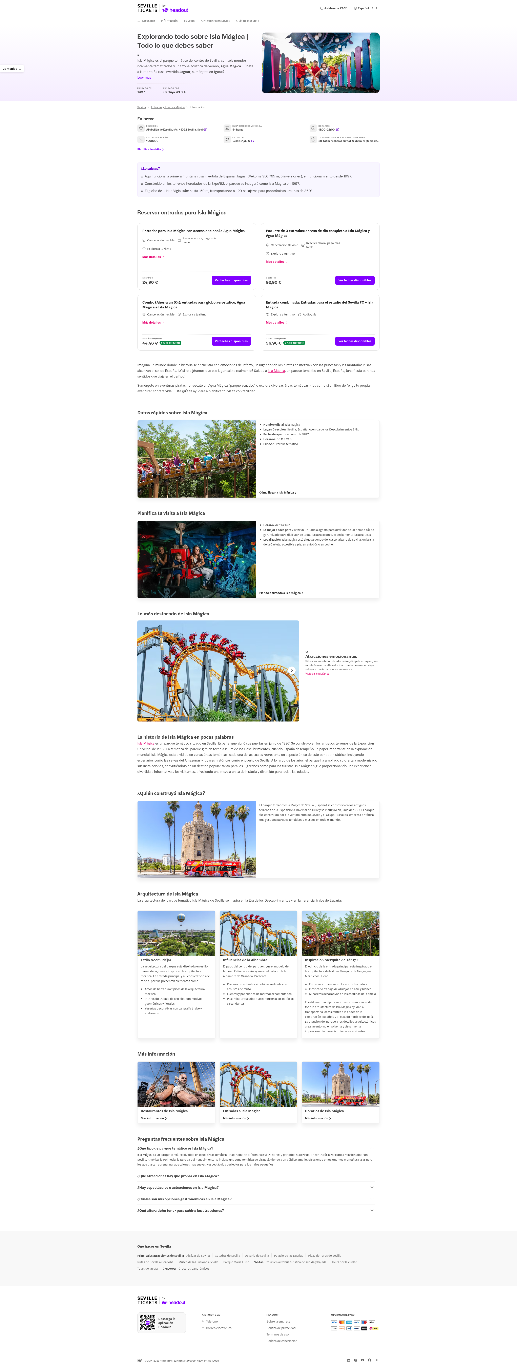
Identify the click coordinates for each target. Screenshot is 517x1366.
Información (169, 20)
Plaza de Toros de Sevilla (324, 1255)
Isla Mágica (276, 370)
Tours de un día (147, 1268)
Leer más (144, 77)
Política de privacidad (281, 1328)
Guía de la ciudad (247, 20)
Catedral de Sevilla (227, 1255)
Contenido (10, 68)
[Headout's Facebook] (369, 1360)
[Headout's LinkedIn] (348, 1360)
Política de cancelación (282, 1341)
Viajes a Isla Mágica (317, 673)
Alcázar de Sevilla (198, 1255)
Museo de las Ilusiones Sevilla (198, 1262)
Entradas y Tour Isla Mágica (168, 107)
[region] (218, 671)
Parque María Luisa (236, 1262)
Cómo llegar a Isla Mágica (276, 492)
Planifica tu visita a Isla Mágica (280, 593)
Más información (152, 1118)
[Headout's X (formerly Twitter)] (376, 1360)
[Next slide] (292, 670)
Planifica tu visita (149, 149)
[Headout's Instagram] (355, 1360)
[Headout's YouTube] (362, 1360)
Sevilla (141, 107)
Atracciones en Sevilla (215, 20)
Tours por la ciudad (344, 1262)
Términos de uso (278, 1334)
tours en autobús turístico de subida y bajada (297, 1262)
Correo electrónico (219, 1328)
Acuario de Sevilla (257, 1255)
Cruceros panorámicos (194, 1268)
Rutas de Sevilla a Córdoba (155, 1262)
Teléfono (212, 1321)
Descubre (148, 20)
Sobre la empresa (278, 1321)
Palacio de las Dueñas (288, 1255)
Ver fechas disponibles (231, 280)
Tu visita (189, 20)
